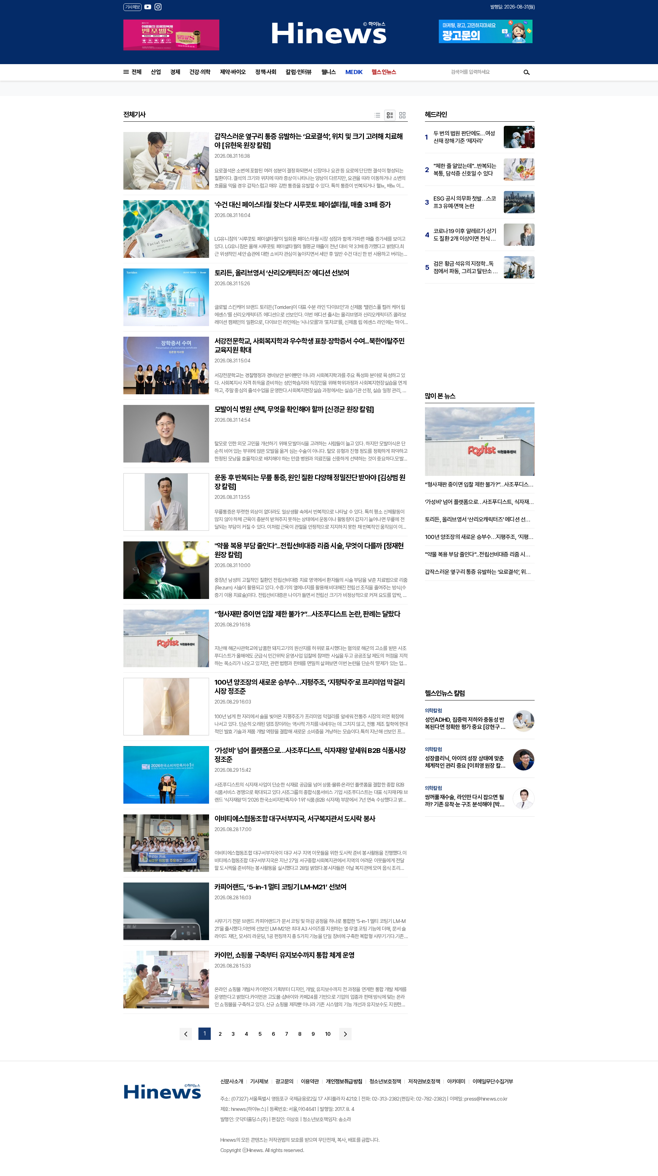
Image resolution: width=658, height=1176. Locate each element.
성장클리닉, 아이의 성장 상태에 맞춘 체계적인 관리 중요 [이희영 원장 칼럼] (464, 762)
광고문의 (285, 1081)
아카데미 (456, 1081)
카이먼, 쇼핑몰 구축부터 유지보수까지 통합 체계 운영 (284, 955)
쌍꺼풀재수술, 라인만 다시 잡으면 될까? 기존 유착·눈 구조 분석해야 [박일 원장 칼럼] (464, 801)
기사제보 (259, 1081)
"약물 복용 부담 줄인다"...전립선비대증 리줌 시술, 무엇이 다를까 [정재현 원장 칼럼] (309, 550)
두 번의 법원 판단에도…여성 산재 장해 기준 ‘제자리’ (464, 137)
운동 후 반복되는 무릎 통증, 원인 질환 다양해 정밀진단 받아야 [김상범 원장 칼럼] (310, 482)
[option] (171, 35)
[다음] (345, 1034)
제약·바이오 (233, 72)
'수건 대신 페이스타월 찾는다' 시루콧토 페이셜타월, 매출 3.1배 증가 (303, 204)
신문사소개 (231, 1081)
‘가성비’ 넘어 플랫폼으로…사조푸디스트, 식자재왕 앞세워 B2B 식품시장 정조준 (310, 755)
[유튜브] (148, 7)
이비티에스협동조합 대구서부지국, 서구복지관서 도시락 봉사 (295, 818)
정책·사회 (265, 72)
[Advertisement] (479, 337)
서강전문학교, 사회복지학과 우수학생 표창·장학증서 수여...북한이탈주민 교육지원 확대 (309, 345)
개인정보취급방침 (344, 1081)
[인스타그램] (158, 7)
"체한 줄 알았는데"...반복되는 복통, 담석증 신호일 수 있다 (465, 170)
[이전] (186, 1034)
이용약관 (310, 1081)
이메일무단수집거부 (493, 1081)
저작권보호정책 (424, 1081)
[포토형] (402, 115)
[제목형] (377, 115)
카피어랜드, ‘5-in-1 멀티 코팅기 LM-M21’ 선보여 (280, 887)
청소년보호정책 (385, 1081)
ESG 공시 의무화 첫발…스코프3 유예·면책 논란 (465, 202)
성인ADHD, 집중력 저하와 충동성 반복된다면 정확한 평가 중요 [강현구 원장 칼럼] (465, 723)
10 (327, 1034)
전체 (136, 72)
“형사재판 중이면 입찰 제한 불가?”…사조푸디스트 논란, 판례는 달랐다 (307, 614)
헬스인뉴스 (384, 72)
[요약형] (389, 115)
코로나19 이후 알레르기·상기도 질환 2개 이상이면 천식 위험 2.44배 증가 (465, 235)
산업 (155, 72)
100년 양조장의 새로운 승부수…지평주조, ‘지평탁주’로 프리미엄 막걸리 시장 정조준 (310, 686)
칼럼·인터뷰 (299, 72)
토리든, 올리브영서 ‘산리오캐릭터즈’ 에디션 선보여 (282, 272)
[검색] (527, 72)
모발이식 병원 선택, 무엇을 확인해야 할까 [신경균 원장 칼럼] (294, 409)
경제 (175, 72)
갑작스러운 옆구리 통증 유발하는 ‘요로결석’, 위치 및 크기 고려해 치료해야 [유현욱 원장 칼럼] (308, 140)
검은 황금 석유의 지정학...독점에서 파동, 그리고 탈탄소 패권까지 (466, 267)
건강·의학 (200, 72)
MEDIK (353, 72)
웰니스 (328, 72)
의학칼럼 (433, 711)
